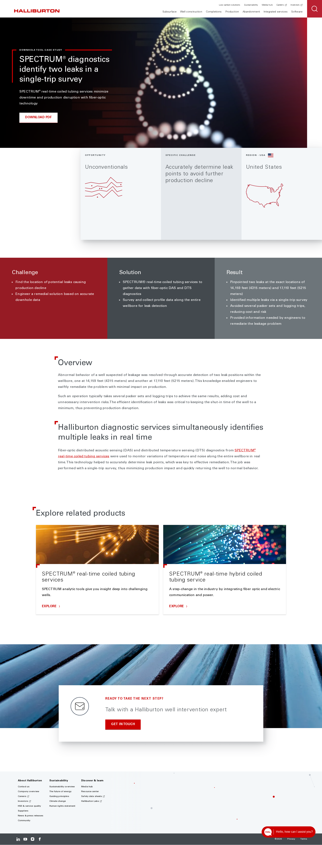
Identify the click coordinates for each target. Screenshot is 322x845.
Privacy (291, 839)
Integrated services (276, 12)
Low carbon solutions (229, 5)
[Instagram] (32, 839)
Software (296, 12)
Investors (295, 5)
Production (232, 12)
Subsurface (169, 12)
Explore (50, 606)
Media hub (267, 5)
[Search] (314, 9)
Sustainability (251, 5)
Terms (303, 839)
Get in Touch (123, 724)
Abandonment (251, 12)
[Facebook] (39, 839)
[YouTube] (25, 839)
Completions (214, 12)
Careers (280, 5)
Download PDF (38, 117)
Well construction (191, 12)
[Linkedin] (18, 839)
